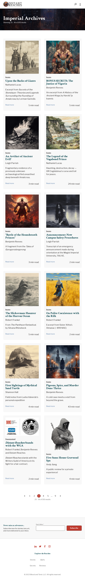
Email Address (40, 524)
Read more (9, 105)
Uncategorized (10, 439)
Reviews (42, 566)
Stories (48, 153)
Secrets (7, 77)
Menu (80, 4)
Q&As (42, 560)
